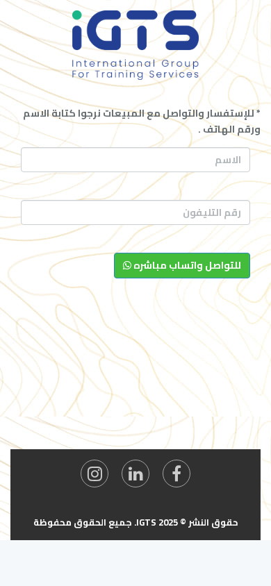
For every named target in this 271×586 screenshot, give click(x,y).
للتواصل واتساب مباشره (186, 265)
